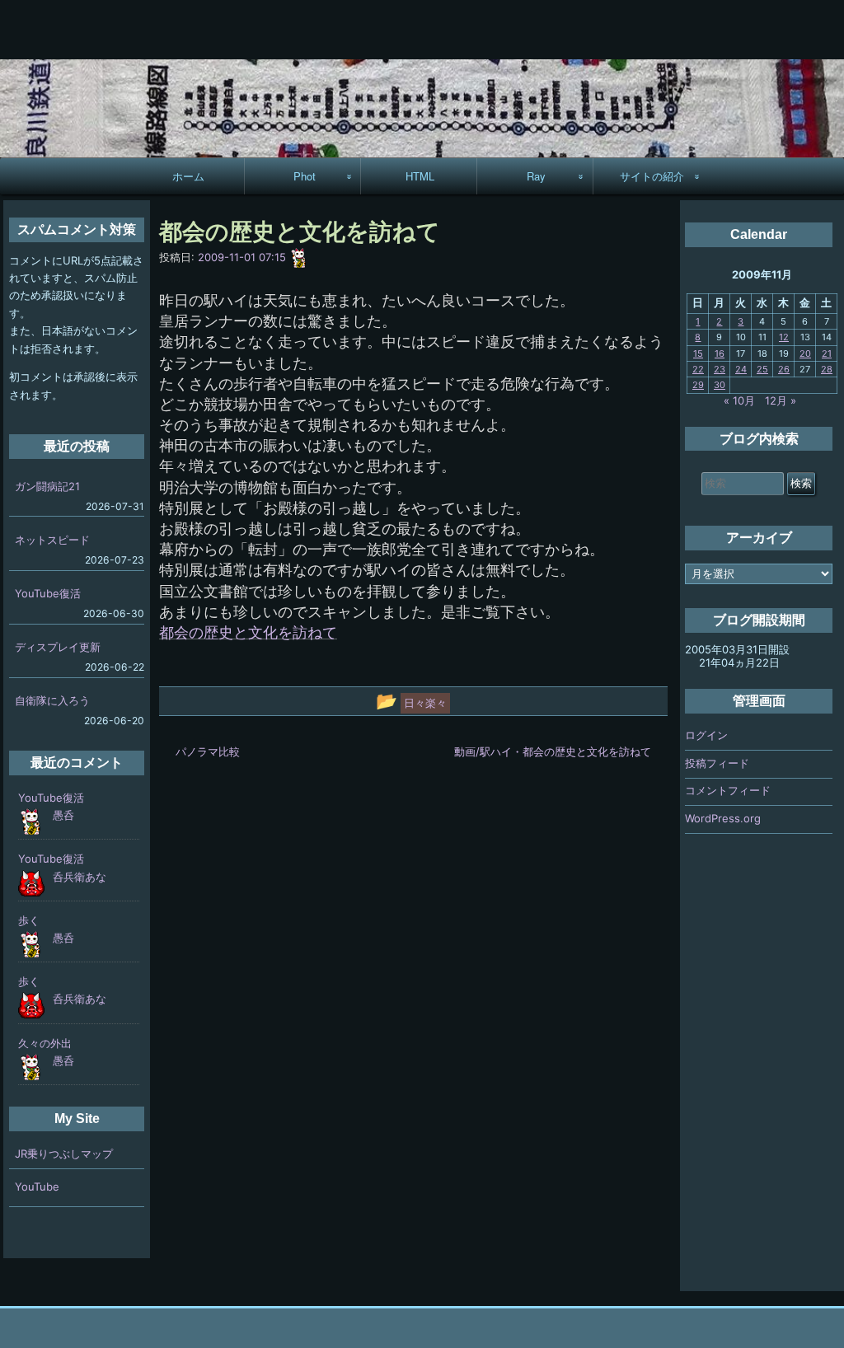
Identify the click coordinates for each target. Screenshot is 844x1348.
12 (784, 337)
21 (827, 353)
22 (698, 369)
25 (762, 369)
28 (826, 369)
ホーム (188, 176)
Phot (304, 176)
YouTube (37, 1186)
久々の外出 (45, 1043)
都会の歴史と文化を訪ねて (248, 632)
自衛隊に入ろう (52, 700)
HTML (420, 176)
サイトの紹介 (652, 176)
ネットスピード (52, 539)
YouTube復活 (48, 593)
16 (719, 353)
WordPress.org (723, 818)
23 (719, 369)
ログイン (706, 735)
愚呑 (63, 814)
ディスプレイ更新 (58, 646)
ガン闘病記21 (47, 486)
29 (698, 385)
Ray (536, 176)
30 (719, 385)
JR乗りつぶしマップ (64, 1153)
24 (741, 369)
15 (698, 353)
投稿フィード (717, 763)
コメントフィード (728, 790)
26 (784, 369)
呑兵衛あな (79, 876)
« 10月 (739, 400)
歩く (29, 920)
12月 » (780, 400)
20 (805, 353)
